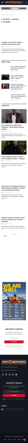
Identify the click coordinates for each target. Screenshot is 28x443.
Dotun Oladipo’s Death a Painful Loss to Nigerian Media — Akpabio (17, 77)
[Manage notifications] (24, 440)
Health (18, 439)
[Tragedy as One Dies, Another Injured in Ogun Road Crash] (14, 33)
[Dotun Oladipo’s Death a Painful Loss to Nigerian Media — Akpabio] (5, 77)
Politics (9, 439)
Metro (2, 46)
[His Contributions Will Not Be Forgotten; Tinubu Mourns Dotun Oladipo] (5, 68)
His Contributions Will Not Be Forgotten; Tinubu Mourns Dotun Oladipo (18, 68)
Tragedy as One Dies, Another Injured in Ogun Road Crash (11, 43)
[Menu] (2, 2)
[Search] (26, 2)
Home (2, 14)
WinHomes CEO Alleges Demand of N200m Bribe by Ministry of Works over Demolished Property (18, 87)
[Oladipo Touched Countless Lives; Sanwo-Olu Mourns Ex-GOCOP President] (5, 96)
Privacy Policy (15, 347)
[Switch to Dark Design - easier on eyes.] (23, 2)
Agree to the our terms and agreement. (15, 399)
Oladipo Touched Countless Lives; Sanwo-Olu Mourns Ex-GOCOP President (19, 96)
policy (18, 399)
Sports (14, 439)
